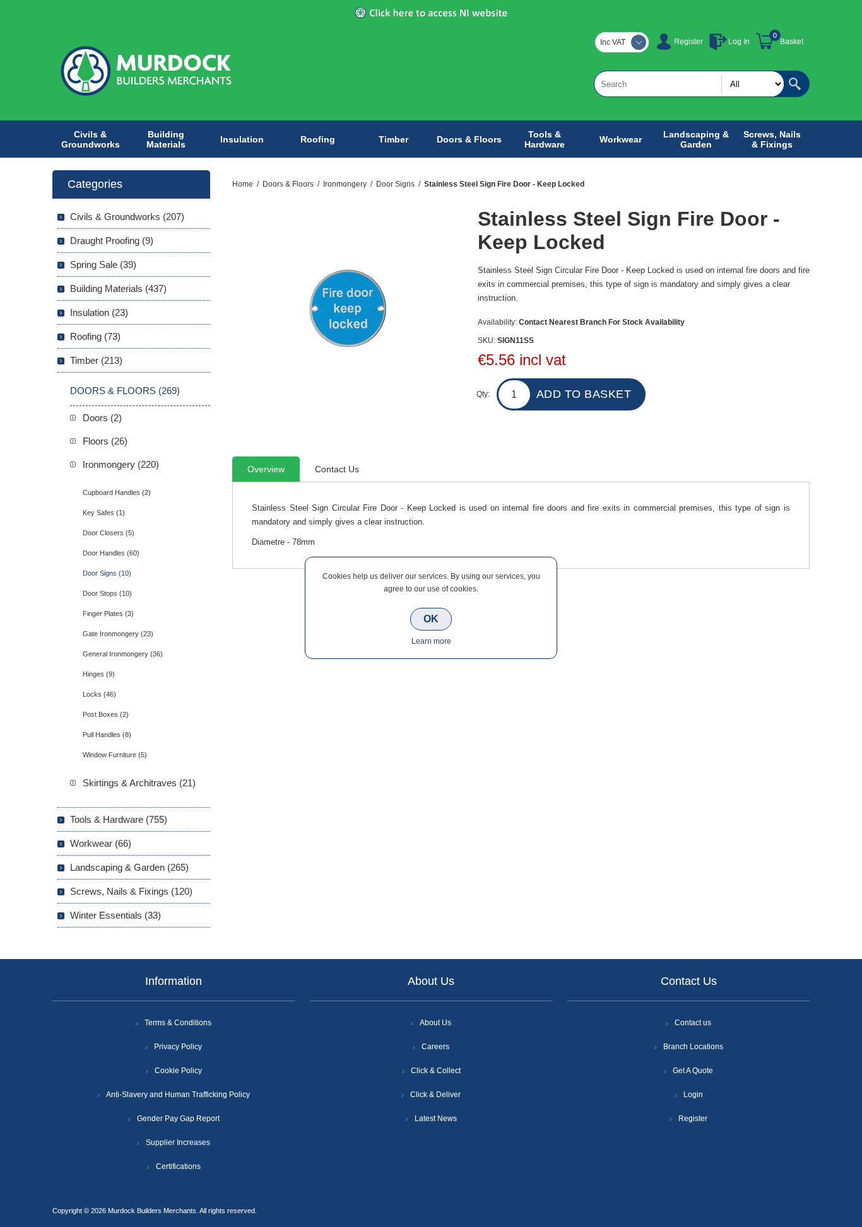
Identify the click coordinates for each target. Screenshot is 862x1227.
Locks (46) (99, 694)
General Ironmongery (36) (123, 654)
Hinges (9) (99, 674)
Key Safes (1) (104, 512)
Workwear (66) (100, 843)
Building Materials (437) (118, 288)
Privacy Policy (178, 1046)
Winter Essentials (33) (115, 915)
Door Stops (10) (107, 593)
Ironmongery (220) (121, 464)
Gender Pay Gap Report (178, 1118)
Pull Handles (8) (107, 734)
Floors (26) (105, 441)
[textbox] (689, 83)
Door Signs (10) (107, 573)
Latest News (436, 1118)
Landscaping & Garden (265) (129, 867)
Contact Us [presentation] (337, 469)
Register (688, 41)
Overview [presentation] (266, 469)
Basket (791, 41)
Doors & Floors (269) (125, 390)
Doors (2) (102, 417)
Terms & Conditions (178, 1022)
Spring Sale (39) (103, 264)
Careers (435, 1046)
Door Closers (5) (108, 533)
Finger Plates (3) (108, 613)
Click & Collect (436, 1070)
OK (431, 619)
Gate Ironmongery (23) (118, 633)
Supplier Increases (178, 1142)
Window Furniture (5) (115, 755)
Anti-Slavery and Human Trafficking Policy (178, 1094)
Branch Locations (693, 1046)
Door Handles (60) (111, 553)
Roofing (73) (95, 336)
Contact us (693, 1022)
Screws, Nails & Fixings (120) (131, 891)
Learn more (431, 641)
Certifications (178, 1166)
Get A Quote (693, 1070)
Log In (739, 41)
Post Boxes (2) (106, 714)
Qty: (483, 394)
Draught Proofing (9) (111, 240)
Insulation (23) (99, 312)
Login (693, 1094)
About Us (435, 1022)
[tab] (266, 469)
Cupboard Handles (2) (117, 492)
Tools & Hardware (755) (118, 819)
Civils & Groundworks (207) (127, 216)
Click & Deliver (435, 1094)
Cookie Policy (178, 1070)
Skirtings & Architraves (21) (139, 782)
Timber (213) (96, 360)
